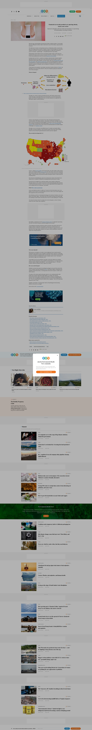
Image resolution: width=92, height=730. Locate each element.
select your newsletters (46, 372)
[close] (57, 355)
